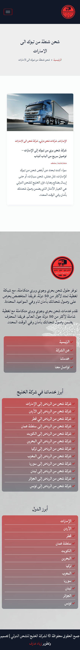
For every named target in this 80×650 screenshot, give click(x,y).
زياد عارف (35, 643)
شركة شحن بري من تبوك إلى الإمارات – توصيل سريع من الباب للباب (44, 153)
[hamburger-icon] (8, 12)
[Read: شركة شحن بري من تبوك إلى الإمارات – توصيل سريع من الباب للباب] (40, 112)
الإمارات (63, 141)
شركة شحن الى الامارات (26, 141)
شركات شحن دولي (48, 141)
